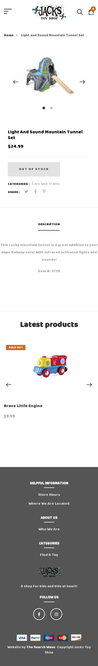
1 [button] (44, 108)
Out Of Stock (34, 169)
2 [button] (52, 108)
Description (49, 224)
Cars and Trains (46, 184)
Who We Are (49, 529)
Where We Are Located (49, 503)
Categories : (19, 184)
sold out (16, 347)
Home (9, 35)
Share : (14, 192)
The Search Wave (40, 647)
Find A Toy (49, 555)
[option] (49, 73)
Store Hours (49, 495)
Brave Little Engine (23, 406)
